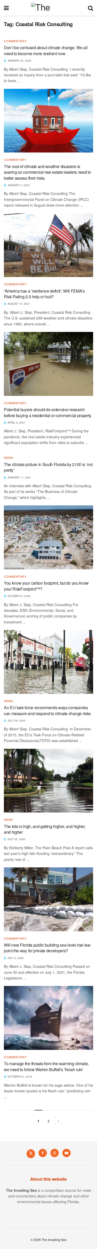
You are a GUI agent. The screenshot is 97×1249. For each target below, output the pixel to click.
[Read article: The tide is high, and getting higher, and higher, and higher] (48, 781)
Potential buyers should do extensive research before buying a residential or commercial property (47, 412)
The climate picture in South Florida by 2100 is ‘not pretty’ (48, 467)
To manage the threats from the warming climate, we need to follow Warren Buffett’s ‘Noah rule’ (46, 1066)
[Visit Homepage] (48, 8)
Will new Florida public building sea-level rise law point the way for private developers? (47, 948)
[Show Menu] (6, 8)
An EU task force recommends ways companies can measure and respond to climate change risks (47, 710)
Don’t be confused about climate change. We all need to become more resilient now (45, 50)
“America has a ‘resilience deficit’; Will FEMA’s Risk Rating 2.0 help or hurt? (44, 294)
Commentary (15, 41)
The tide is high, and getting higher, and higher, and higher (44, 829)
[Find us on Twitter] (31, 1153)
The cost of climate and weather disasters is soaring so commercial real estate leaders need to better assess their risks (47, 172)
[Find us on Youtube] (66, 1153)
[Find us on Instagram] (54, 1153)
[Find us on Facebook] (43, 1153)
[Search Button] (90, 8)
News (8, 457)
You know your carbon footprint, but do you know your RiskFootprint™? (46, 586)
